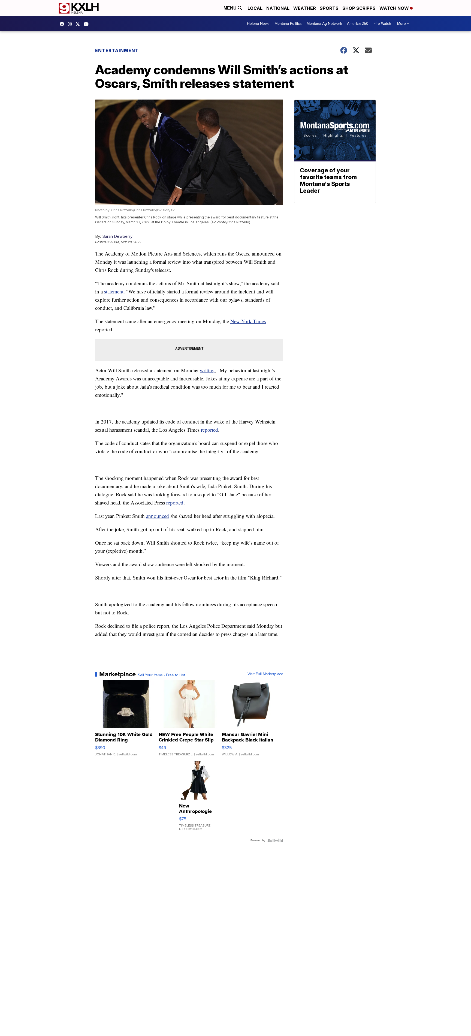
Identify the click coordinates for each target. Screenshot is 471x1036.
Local (254, 8)
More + (403, 23)
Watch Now (394, 8)
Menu (231, 8)
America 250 (358, 23)
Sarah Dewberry (117, 236)
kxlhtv (63, 24)
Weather (304, 8)
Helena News (258, 23)
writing (207, 370)
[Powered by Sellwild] (275, 840)
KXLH (79, 24)
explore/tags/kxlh (71, 24)
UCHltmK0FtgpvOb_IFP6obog (87, 24)
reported (209, 429)
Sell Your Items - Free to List (161, 675)
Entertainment (117, 50)
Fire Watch (382, 23)
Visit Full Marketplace (265, 674)
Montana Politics (288, 23)
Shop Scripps (359, 8)
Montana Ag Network (324, 23)
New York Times (248, 321)
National (277, 8)
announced (157, 515)
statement (113, 291)
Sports (329, 8)
